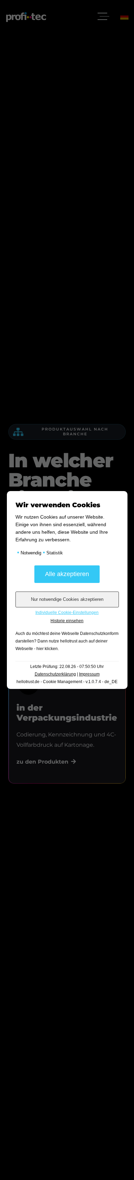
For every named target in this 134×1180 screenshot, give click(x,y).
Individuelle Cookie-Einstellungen (67, 612)
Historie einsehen (67, 620)
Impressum (89, 674)
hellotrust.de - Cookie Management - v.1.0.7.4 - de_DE (67, 681)
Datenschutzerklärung (55, 674)
